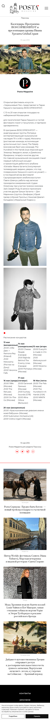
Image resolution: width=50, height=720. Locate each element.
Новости (25, 551)
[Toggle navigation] (45, 8)
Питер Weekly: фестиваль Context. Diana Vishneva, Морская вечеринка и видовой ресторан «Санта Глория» (25, 558)
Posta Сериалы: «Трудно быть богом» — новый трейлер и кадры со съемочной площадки (25, 509)
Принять (37, 716)
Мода (25, 600)
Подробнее (13, 716)
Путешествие (25, 655)
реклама (25, 699)
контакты (25, 693)
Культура (25, 502)
